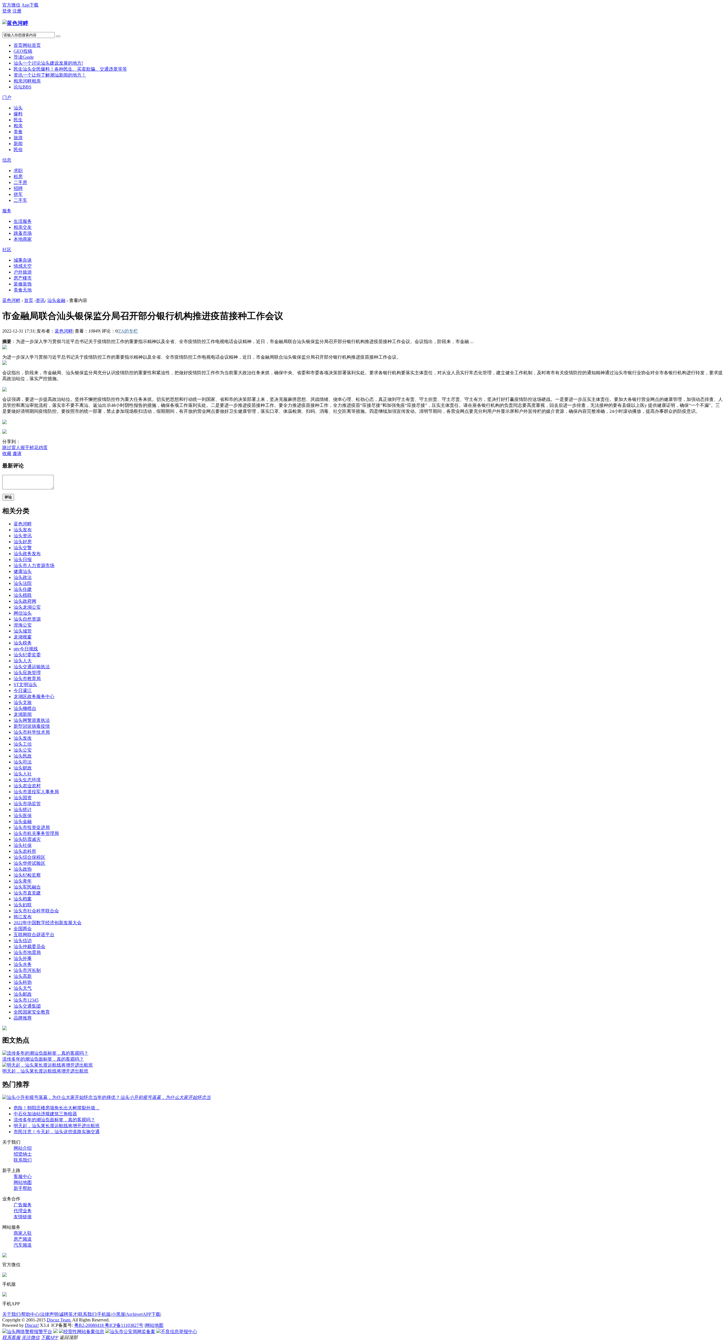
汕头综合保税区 (29, 857)
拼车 (18, 194)
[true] (58, 36)
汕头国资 (23, 797)
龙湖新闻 (23, 714)
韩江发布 (23, 916)
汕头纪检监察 (27, 875)
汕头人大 (23, 660)
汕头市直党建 (27, 893)
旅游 (18, 137)
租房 (18, 176)
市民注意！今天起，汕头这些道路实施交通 (57, 1131)
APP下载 (151, 1314)
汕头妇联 (23, 904)
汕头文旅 (23, 702)
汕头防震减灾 (27, 839)
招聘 (18, 188)
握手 (24, 447)
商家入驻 (23, 1233)
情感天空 (23, 266)
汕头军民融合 (27, 887)
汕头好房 (23, 541)
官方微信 (11, 5)
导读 (24, 57)
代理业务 (23, 1210)
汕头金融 (56, 300)
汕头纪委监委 (27, 654)
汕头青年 (23, 881)
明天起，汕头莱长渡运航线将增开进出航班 (45, 1071)
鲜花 (34, 447)
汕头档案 (23, 898)
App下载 (30, 5)
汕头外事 (23, 958)
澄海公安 (23, 625)
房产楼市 (23, 278)
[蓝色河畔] (15, 23)
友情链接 (23, 1216)
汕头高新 (23, 976)
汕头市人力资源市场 (34, 565)
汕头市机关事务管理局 (36, 833)
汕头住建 (23, 589)
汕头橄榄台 (25, 708)
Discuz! (32, 1325)
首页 (27, 45)
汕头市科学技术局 (32, 732)
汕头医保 (23, 815)
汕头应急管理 (27, 672)
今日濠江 (23, 690)
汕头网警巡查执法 (32, 720)
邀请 (17, 453)
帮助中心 (30, 1314)
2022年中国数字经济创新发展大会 (48, 922)
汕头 (48, 63)
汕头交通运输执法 (32, 666)
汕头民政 (23, 756)
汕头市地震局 (27, 952)
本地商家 (23, 239)
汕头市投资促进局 (32, 827)
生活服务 (23, 221)
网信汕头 (23, 613)
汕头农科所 (25, 851)
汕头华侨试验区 (29, 863)
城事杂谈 (23, 260)
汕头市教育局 (27, 678)
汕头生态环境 (27, 779)
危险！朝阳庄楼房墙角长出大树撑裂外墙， (57, 1107)
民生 (70, 69)
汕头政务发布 (27, 553)
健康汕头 (23, 571)
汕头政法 (23, 577)
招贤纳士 (23, 1154)
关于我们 (11, 1314)
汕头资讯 (23, 535)
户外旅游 (23, 272)
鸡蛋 (43, 447)
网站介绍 (23, 1148)
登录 (6, 11)
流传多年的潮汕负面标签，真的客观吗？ (43, 1059)
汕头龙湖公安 (27, 607)
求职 (18, 170)
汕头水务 (23, 964)
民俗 (18, 149)
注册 (17, 11)
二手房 (20, 182)
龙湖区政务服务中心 (34, 696)
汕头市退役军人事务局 (36, 791)
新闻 (18, 143)
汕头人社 (23, 773)
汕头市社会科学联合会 (36, 910)
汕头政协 (23, 869)
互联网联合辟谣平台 (34, 934)
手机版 (104, 1314)
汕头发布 (23, 529)
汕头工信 (23, 744)
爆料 (18, 113)
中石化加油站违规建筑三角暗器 (45, 1113)
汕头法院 (23, 583)
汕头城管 (23, 631)
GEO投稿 (23, 51)
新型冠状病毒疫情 (32, 726)
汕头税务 (23, 642)
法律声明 (49, 1314)
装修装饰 (23, 284)
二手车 (20, 200)
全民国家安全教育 (32, 1012)
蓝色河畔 (11, 300)
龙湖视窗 (23, 637)
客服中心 (23, 1176)
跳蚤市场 (23, 233)
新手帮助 (23, 1188)
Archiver (134, 1314)
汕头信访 (23, 940)
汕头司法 (23, 762)
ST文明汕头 (25, 684)
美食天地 (23, 289)
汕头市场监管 (27, 803)
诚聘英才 (68, 1314)
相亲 (27, 81)
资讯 (50, 75)
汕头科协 (23, 982)
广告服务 (23, 1204)
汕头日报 (23, 559)
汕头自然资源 (27, 619)
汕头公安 (23, 750)
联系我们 (23, 1160)
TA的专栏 (128, 331)
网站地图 (23, 1182)
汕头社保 (23, 845)
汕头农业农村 (27, 785)
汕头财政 (23, 767)
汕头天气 (23, 988)
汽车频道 (23, 1245)
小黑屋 (118, 1314)
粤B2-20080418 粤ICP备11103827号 (108, 1325)
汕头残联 (23, 595)
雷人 (15, 447)
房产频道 (23, 1239)
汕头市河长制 (27, 970)
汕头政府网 (25, 601)
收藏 (6, 453)
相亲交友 (23, 227)
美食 (18, 131)
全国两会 (23, 928)
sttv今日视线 (26, 648)
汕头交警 (23, 547)
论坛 (22, 86)
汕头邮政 (23, 994)
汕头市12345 (26, 1000)
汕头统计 (23, 809)
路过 (6, 447)
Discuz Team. (59, 1319)
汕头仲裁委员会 (29, 946)
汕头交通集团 (27, 1006)
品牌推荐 (23, 1018)
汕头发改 (23, 738)
